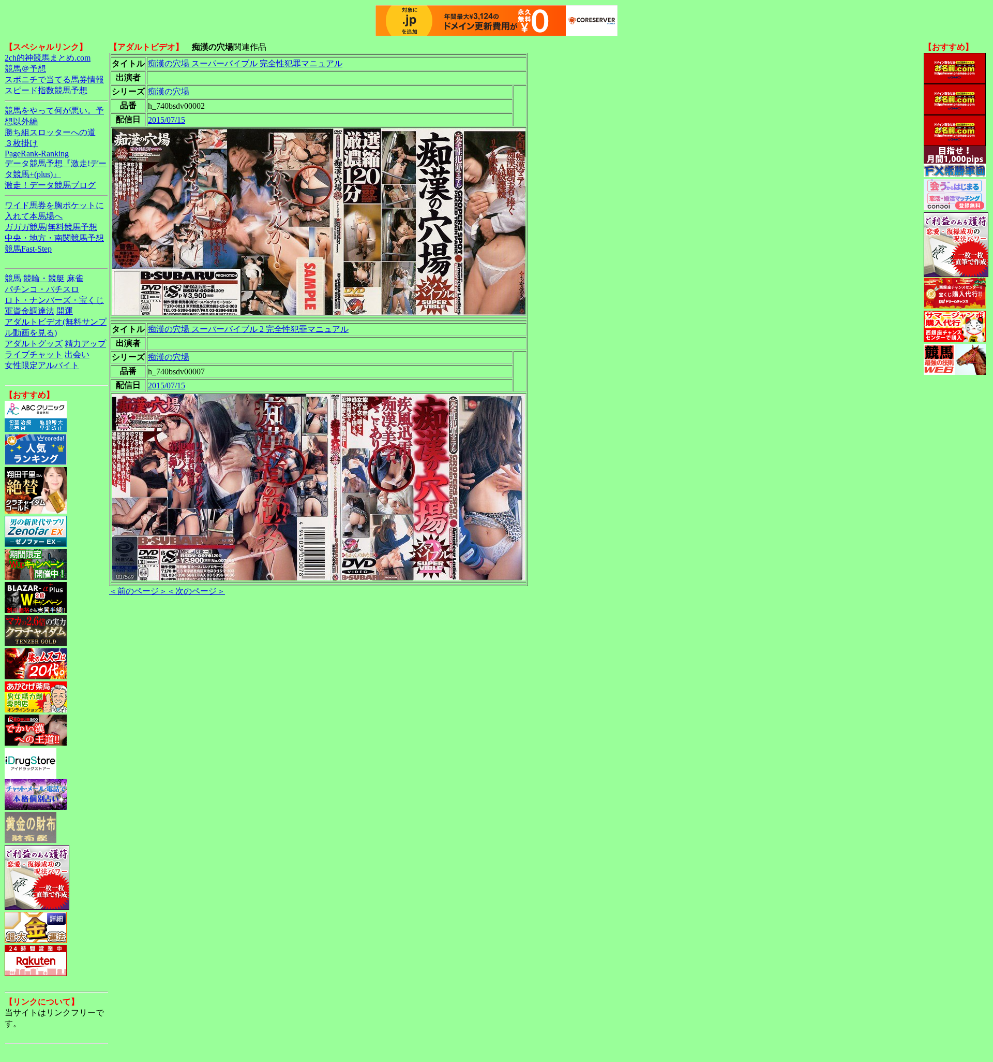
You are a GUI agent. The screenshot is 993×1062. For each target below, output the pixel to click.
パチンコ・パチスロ (42, 289)
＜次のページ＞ (196, 591)
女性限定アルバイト (42, 365)
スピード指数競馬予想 (46, 90)
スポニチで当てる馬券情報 (54, 79)
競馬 (13, 278)
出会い (77, 354)
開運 (64, 311)
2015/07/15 (166, 119)
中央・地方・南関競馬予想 (54, 238)
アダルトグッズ (34, 343)
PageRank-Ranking (37, 153)
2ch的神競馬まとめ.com (48, 57)
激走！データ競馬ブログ (50, 185)
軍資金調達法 (29, 311)
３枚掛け (21, 143)
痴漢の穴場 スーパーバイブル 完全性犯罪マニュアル (245, 63)
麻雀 (75, 278)
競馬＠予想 (25, 68)
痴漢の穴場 (168, 91)
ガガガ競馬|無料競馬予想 (51, 227)
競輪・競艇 (44, 278)
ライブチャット (34, 354)
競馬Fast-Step (28, 248)
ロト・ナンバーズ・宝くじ (54, 300)
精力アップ (85, 343)
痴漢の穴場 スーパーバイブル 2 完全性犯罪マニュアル (248, 329)
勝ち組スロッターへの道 (50, 132)
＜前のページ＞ (138, 591)
